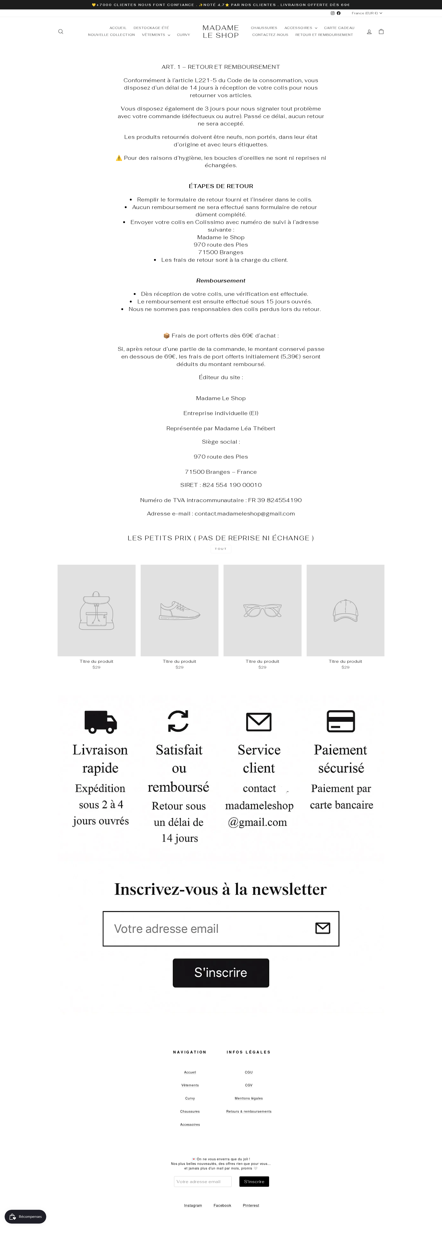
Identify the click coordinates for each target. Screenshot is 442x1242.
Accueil (118, 28)
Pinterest (251, 1205)
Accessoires (299, 28)
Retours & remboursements (249, 1111)
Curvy (183, 35)
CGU (249, 1072)
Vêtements (154, 35)
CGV (249, 1085)
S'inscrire (254, 1181)
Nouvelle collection (111, 35)
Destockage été (151, 28)
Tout (221, 549)
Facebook (222, 1205)
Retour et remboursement (324, 35)
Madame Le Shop (221, 31)
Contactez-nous (270, 35)
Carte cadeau (339, 28)
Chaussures (264, 28)
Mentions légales (249, 1098)
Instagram (193, 1205)
